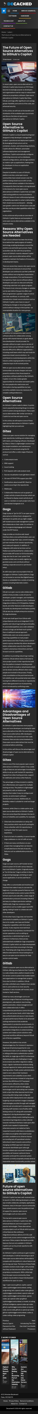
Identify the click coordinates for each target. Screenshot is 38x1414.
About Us (21, 21)
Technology (8, 21)
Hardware (25, 16)
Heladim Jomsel (5, 1382)
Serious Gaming (27, 11)
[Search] (34, 11)
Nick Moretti (8, 59)
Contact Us (8, 26)
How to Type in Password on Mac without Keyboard (9, 1325)
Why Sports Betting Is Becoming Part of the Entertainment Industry (17, 1375)
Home (15, 11)
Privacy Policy (14, 1401)
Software (13, 16)
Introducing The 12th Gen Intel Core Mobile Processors (27, 1325)
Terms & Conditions (27, 1401)
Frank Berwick (14, 1387)
